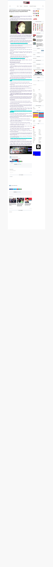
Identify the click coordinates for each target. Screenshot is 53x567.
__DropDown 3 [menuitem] (40, 96)
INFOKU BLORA (34, 58)
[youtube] (35, 116)
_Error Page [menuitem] (34, 98)
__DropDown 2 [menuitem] (34, 96)
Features (34, 137)
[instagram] (35, 114)
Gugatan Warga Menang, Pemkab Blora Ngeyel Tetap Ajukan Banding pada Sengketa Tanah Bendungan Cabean (39, 45)
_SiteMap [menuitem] (40, 97)
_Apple (34, 133)
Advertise (34, 120)
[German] (37, 11)
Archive (39, 129)
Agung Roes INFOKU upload (12, 8)
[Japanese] (33, 16)
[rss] (35, 113)
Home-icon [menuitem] (34, 93)
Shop (33, 141)
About (39, 89)
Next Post (31, 172)
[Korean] (35, 16)
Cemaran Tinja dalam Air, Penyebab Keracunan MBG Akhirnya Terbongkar (39, 40)
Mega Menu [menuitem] (40, 98)
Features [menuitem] (40, 93)
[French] (35, 11)
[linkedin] (41, 116)
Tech (39, 140)
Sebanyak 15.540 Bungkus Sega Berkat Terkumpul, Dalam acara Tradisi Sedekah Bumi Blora (20, 204)
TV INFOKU (34, 54)
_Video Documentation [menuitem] (35, 101)
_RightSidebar (40, 137)
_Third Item (40, 134)
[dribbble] (41, 117)
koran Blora (34, 62)
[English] (33, 11)
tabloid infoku (19, 164)
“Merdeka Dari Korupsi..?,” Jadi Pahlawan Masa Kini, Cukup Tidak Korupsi (28, 204)
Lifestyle (34, 140)
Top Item (40, 121)
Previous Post (11, 172)
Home (33, 89)
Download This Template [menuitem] (40, 101)
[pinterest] (41, 113)
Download (40, 141)
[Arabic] (37, 16)
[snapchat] (35, 117)
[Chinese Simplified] (38, 16)
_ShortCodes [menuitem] (34, 97)
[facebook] (35, 112)
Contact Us (34, 108)
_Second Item (34, 134)
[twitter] (41, 112)
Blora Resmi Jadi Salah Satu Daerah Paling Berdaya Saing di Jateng (12, 204)
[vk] (41, 114)
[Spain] (38, 11)
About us (34, 121)
